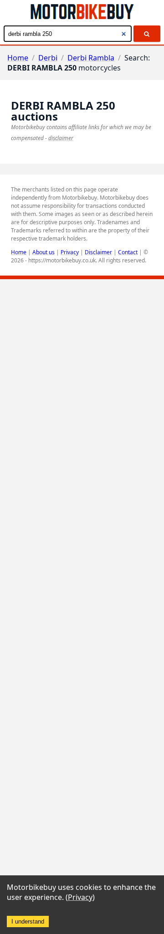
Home (17, 58)
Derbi (47, 58)
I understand (27, 921)
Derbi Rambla (90, 58)
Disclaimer (98, 252)
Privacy (70, 252)
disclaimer (60, 138)
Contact (128, 252)
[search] (146, 33)
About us (43, 252)
